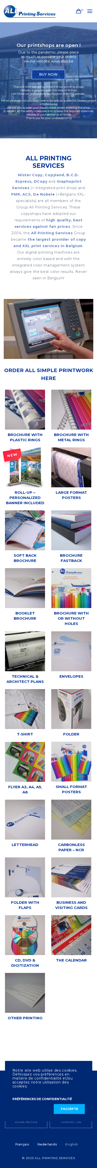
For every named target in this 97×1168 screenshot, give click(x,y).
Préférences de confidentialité (42, 1099)
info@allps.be (48, 104)
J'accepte (69, 1109)
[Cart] (78, 11)
